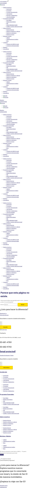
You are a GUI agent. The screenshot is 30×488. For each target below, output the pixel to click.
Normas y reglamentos (11, 15)
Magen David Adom (11, 22)
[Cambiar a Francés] (5, 97)
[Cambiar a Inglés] (5, 96)
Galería (8, 38)
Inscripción (9, 9)
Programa (8, 10)
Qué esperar (9, 14)
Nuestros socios (10, 34)
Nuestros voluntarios (11, 33)
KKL (7, 23)
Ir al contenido (3, 1)
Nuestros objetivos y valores (13, 31)
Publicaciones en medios (12, 39)
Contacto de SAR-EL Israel (12, 44)
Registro (5, 47)
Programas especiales (8, 18)
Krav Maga (8, 20)
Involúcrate (3, 372)
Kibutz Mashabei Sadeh (11, 25)
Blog (7, 41)
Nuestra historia (10, 30)
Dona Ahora (6, 49)
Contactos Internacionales (12, 46)
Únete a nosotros (7, 7)
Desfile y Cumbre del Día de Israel (14, 26)
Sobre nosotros (7, 28)
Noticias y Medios (5, 436)
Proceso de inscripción (11, 12)
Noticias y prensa (7, 36)
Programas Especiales (7, 394)
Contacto (5, 42)
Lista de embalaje (10, 17)
